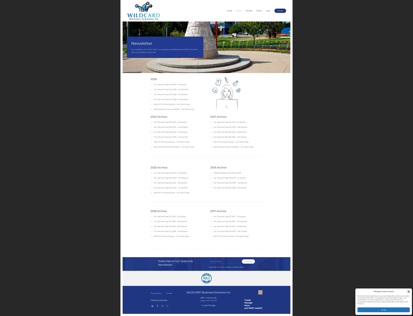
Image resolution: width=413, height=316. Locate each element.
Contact (280, 11)
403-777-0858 (209, 305)
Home (229, 11)
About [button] (239, 11)
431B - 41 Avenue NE (208, 298)
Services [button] (249, 11)
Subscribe (248, 261)
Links (268, 11)
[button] (409, 291)
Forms (259, 11)
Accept (383, 310)
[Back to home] (144, 11)
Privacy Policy (156, 293)
